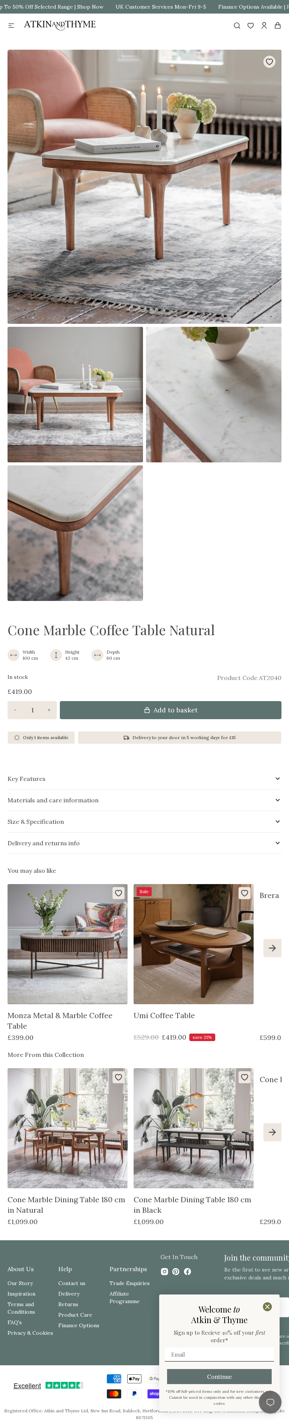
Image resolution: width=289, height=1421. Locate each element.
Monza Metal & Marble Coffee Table (60, 1021)
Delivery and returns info (44, 843)
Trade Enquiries (130, 1283)
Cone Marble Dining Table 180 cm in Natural (66, 1205)
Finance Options (78, 1325)
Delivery (68, 1293)
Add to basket (176, 710)
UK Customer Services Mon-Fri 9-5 (161, 6)
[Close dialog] (267, 1306)
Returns (68, 1304)
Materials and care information (53, 800)
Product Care (75, 1314)
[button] (11, 25)
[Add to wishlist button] (269, 62)
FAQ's (15, 1322)
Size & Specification (36, 821)
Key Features (27, 778)
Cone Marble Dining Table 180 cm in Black (192, 1205)
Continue (219, 1376)
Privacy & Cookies (30, 1333)
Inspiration (21, 1293)
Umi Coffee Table (164, 1015)
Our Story (20, 1283)
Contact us (71, 1283)
